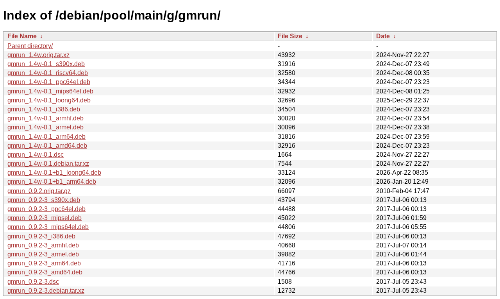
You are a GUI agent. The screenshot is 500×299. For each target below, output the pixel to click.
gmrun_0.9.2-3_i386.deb (41, 236)
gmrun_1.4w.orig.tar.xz (38, 55)
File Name (22, 36)
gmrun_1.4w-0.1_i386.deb (43, 109)
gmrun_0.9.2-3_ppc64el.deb (46, 209)
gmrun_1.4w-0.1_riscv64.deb (47, 73)
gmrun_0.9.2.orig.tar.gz (39, 191)
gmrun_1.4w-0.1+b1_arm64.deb (51, 181)
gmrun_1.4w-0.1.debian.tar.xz (48, 163)
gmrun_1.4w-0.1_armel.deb (45, 127)
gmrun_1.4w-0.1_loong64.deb (49, 100)
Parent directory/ (30, 46)
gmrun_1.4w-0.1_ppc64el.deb (48, 82)
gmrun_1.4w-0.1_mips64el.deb (50, 91)
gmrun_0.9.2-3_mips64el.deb (48, 227)
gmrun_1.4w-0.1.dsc (35, 154)
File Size (290, 36)
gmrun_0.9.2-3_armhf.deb (43, 245)
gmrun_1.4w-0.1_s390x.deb (46, 64)
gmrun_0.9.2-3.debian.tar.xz (45, 290)
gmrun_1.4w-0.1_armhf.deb (45, 118)
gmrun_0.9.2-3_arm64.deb (44, 263)
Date (383, 36)
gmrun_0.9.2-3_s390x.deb (43, 200)
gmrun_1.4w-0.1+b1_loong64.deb (54, 172)
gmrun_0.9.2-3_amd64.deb (44, 272)
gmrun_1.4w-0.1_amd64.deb (47, 145)
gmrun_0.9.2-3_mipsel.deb (44, 218)
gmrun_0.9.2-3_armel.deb (43, 254)
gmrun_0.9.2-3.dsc (33, 281)
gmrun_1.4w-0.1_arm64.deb (46, 136)
